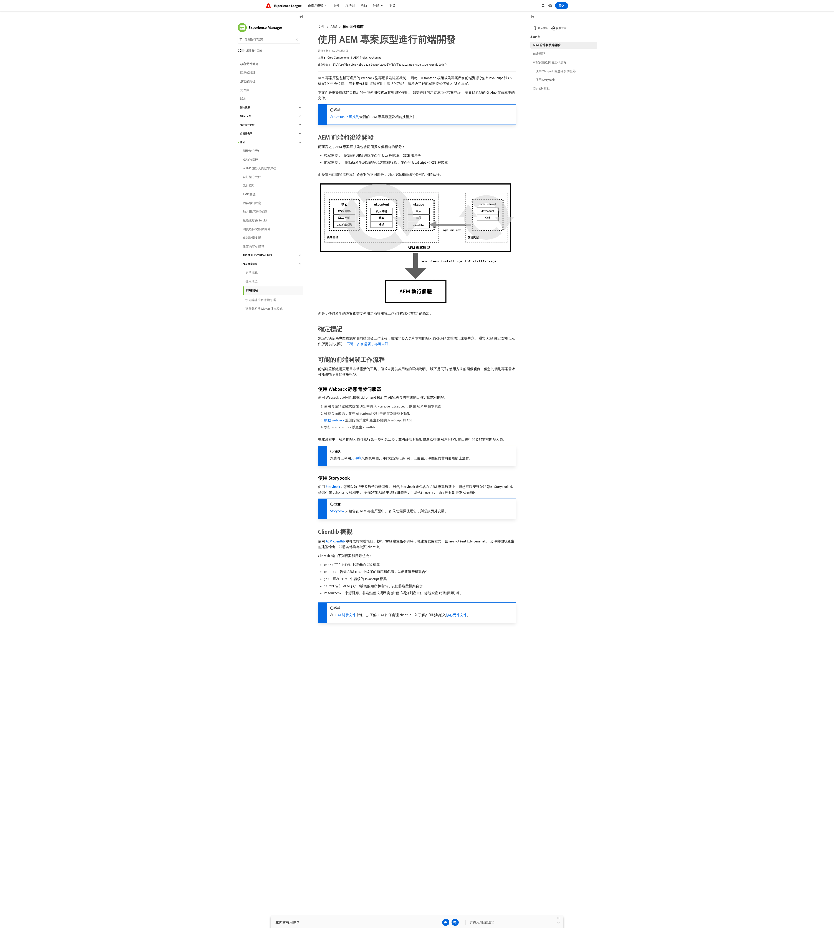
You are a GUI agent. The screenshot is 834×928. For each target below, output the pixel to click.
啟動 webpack (334, 420)
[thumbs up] (445, 922)
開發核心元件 (252, 151)
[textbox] (269, 39)
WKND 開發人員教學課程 (259, 168)
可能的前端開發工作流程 (549, 62)
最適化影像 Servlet (255, 220)
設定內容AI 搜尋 (253, 246)
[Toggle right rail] (532, 17)
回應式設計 (247, 73)
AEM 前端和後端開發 (547, 45)
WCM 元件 (245, 116)
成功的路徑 (247, 81)
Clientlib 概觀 (541, 88)
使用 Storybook (545, 80)
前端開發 (252, 290)
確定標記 (539, 54)
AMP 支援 (249, 194)
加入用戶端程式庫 (255, 212)
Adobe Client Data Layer (257, 255)
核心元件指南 (353, 26)
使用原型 (251, 281)
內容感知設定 (252, 203)
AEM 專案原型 (250, 263)
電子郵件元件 (247, 124)
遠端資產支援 (252, 238)
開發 (242, 142)
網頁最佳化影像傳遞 (256, 229)
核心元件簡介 (249, 64)
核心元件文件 (456, 615)
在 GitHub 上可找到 (344, 117)
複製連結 (561, 28)
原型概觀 (251, 272)
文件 (321, 26)
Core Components (338, 58)
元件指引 (249, 186)
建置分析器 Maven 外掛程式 (264, 309)
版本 (243, 99)
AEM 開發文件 (345, 615)
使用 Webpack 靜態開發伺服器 (556, 71)
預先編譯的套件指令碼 (260, 300)
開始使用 (245, 107)
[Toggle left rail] (301, 17)
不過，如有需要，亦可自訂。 (369, 344)
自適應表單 (246, 133)
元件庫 (356, 458)
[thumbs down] (455, 922)
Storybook (333, 486)
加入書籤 (543, 28)
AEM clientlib (335, 541)
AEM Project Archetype (367, 58)
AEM (334, 26)
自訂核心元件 (252, 177)
